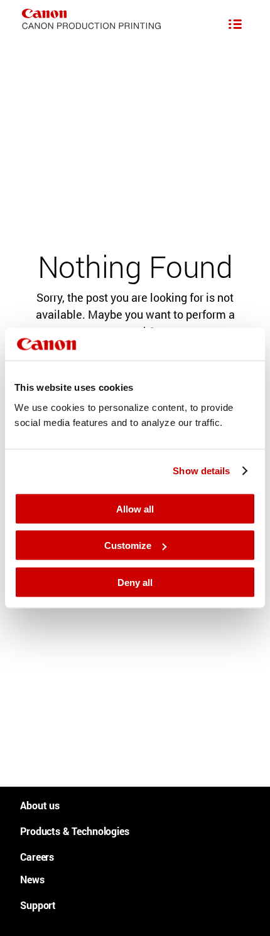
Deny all (135, 582)
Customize (127, 545)
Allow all (135, 508)
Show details (201, 470)
